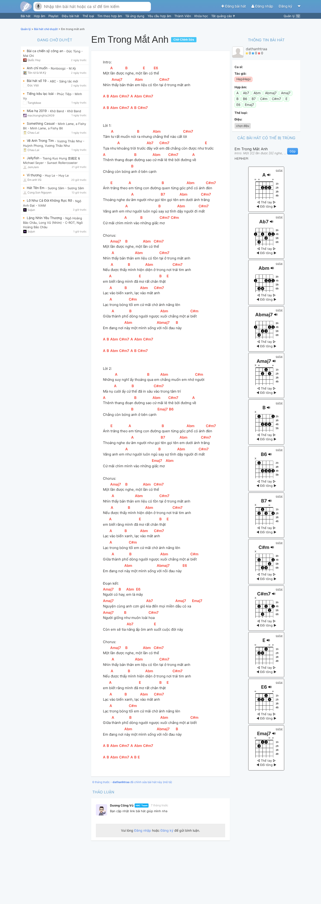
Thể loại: (241, 113)
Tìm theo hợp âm (110, 16)
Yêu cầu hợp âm (160, 16)
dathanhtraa (256, 48)
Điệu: (238, 119)
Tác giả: (241, 73)
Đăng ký (286, 6)
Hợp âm (40, 16)
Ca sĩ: (239, 67)
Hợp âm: (241, 87)
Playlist (53, 16)
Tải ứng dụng (135, 16)
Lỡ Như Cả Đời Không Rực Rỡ (50, 200)
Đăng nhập (264, 6)
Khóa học (201, 16)
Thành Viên (183, 16)
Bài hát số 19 (37, 81)
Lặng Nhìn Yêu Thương (45, 218)
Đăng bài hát (235, 6)
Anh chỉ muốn (37, 68)
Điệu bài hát (71, 16)
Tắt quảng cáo (222, 16)
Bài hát (26, 16)
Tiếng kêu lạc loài (41, 94)
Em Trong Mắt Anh (251, 149)
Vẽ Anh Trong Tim (41, 141)
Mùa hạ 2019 (37, 111)
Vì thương (35, 175)
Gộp (293, 151)
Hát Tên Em (36, 188)
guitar (279, 170)
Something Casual (41, 123)
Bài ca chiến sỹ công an (45, 51)
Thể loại (88, 16)
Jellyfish (33, 158)
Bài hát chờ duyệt (46, 29)
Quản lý (292, 16)
